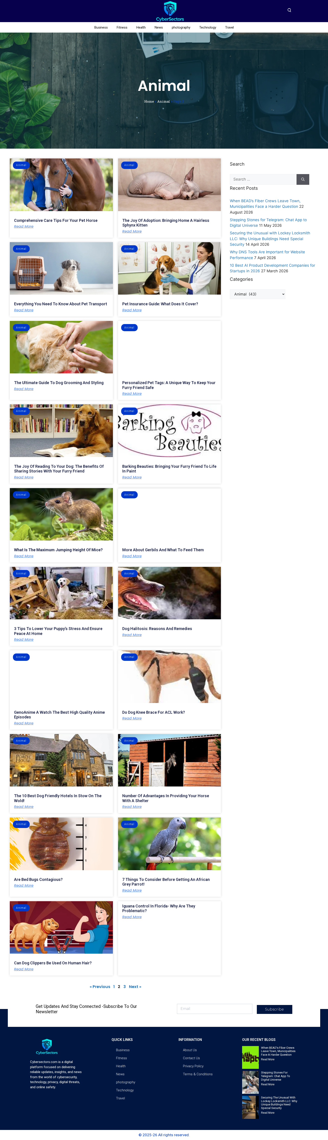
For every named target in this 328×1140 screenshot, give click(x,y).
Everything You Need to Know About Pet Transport (60, 304)
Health (141, 27)
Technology (207, 27)
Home (149, 101)
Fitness (122, 27)
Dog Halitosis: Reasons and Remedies (157, 628)
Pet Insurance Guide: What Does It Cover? (160, 304)
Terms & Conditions (198, 1074)
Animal (163, 101)
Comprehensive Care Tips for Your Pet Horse (56, 220)
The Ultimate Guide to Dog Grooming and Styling (59, 382)
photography (181, 27)
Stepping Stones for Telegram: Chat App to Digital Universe (275, 1076)
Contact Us (191, 1058)
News (159, 27)
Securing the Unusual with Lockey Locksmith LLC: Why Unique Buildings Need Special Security (270, 239)
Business (101, 27)
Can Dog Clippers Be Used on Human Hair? (53, 963)
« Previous (100, 986)
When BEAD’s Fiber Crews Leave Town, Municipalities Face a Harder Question (278, 1051)
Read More (23, 226)
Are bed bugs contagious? (38, 879)
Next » (135, 986)
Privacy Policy (193, 1066)
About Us (190, 1050)
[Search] (303, 179)
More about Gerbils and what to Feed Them (163, 549)
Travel (229, 27)
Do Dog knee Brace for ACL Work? (153, 712)
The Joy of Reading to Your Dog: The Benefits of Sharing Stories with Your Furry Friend (59, 469)
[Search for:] (263, 179)
